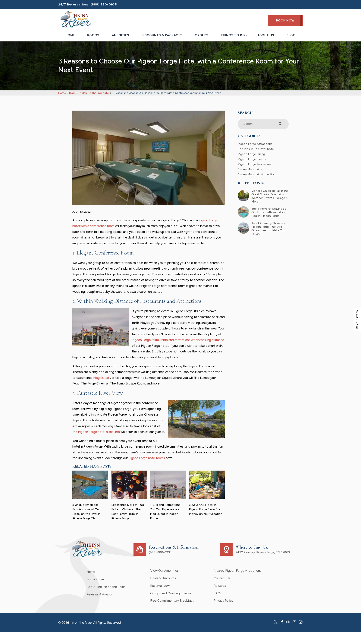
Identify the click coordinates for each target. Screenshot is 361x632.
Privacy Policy (223, 600)
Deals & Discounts (163, 578)
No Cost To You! (357, 319)
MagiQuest (101, 378)
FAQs (218, 593)
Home (70, 35)
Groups (201, 35)
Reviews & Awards (99, 594)
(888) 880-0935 (104, 4)
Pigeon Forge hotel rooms (146, 458)
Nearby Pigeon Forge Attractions (237, 570)
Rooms (93, 35)
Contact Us (222, 578)
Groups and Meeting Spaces (170, 593)
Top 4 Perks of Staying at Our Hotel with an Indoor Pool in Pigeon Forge (268, 212)
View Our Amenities (164, 570)
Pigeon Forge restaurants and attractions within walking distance (178, 340)
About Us (266, 35)
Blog (291, 35)
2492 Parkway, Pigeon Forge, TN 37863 (263, 552)
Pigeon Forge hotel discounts (99, 432)
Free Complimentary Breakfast (172, 600)
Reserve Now (160, 586)
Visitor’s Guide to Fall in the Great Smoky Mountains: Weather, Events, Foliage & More (269, 196)
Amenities (120, 35)
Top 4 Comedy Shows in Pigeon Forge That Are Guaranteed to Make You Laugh (268, 228)
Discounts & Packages (162, 35)
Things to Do (233, 35)
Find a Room (95, 579)
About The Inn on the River (105, 587)
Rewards (220, 586)
